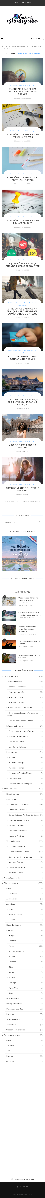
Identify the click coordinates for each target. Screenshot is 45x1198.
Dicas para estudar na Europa (26, 731)
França (26, 946)
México (26, 920)
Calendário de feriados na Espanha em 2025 (22, 135)
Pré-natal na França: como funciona (30, 656)
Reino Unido (26, 988)
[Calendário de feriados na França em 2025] (22, 203)
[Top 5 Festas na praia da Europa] (9, 644)
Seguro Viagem (24, 1019)
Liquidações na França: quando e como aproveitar (22, 264)
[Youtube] (39, 38)
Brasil (26, 909)
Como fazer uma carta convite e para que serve (29, 613)
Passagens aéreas (24, 1004)
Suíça (26, 993)
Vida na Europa (35, 46)
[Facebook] (31, 38)
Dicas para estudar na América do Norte (25, 714)
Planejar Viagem (23, 883)
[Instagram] (36, 38)
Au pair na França (26, 768)
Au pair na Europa (26, 762)
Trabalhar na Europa (26, 867)
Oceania (24, 1061)
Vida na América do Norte (24, 804)
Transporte (24, 1024)
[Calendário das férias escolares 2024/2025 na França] (22, 71)
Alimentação (24, 899)
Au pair (26, 757)
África (24, 888)
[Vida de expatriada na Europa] (22, 427)
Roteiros (24, 1014)
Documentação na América (26, 820)
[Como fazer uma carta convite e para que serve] (9, 616)
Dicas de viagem (24, 925)
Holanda (26, 962)
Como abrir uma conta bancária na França (22, 357)
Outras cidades (27, 951)
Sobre (16, 2)
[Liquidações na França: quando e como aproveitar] (22, 246)
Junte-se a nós (25, 2)
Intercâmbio (24, 752)
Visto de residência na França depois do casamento (28, 600)
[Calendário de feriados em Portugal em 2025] (22, 160)
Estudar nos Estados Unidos (26, 721)
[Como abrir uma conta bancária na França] (22, 336)
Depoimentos (24, 794)
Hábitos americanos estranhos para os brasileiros (27, 629)
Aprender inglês (26, 697)
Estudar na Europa (24, 726)
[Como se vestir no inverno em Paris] (22, 470)
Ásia (24, 1051)
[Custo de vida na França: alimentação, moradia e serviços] (22, 382)
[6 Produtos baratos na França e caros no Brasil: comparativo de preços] (22, 289)
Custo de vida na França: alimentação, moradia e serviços (22, 402)
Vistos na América (26, 836)
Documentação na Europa (26, 857)
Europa (24, 930)
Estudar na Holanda (26, 747)
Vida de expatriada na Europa (22, 446)
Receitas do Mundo (23, 1035)
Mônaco (26, 972)
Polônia (26, 977)
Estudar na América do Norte (24, 708)
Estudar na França (26, 742)
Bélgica (26, 935)
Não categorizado (23, 878)
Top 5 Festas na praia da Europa (29, 642)
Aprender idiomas (24, 681)
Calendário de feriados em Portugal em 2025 (23, 178)
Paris (27, 956)
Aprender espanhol (26, 687)
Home (4, 46)
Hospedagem (24, 998)
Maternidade (24, 799)
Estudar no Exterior (23, 676)
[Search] (43, 38)
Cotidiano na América (26, 810)
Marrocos (26, 893)
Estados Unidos (26, 914)
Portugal (26, 983)
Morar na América (26, 825)
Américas (24, 904)
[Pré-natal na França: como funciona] (9, 658)
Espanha (26, 941)
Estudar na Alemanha (26, 736)
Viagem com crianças (24, 1030)
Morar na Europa (26, 862)
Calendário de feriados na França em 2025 (22, 221)
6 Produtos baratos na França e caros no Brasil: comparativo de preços (22, 311)
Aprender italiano (26, 702)
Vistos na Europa (26, 873)
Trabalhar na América (26, 831)
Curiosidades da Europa (26, 852)
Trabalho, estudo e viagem (26, 783)
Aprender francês (26, 692)
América (24, 1045)
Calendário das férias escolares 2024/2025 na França (22, 91)
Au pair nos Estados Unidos (26, 773)
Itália (26, 967)
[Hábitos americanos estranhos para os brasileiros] (9, 630)
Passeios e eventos (24, 1009)
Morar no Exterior (18, 46)
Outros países (26, 778)
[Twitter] (34, 38)
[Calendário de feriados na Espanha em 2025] (22, 117)
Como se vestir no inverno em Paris (22, 489)
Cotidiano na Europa (26, 846)
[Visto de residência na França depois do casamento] (9, 601)
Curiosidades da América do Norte (26, 815)
